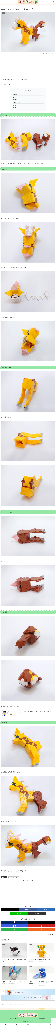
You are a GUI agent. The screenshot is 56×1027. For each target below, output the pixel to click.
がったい (15, 107)
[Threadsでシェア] (22, 633)
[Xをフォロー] (41, 922)
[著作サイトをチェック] (14, 922)
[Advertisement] (28, 65)
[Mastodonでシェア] (22, 629)
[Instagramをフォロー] (14, 925)
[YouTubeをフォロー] (41, 925)
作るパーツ (15, 94)
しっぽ (14, 105)
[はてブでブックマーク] (34, 633)
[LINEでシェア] (47, 633)
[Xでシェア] (9, 629)
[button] (37, 913)
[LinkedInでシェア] (28, 637)
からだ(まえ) (16, 99)
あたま (14, 97)
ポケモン (5, 877)
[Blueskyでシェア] (34, 629)
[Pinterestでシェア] (15, 637)
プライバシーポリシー (14, 1018)
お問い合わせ (42, 1018)
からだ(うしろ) (16, 102)
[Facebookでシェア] (9, 633)
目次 (26, 90)
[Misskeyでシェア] (47, 629)
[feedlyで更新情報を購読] (14, 929)
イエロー (11, 877)
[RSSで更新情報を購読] (41, 929)
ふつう (17, 877)
